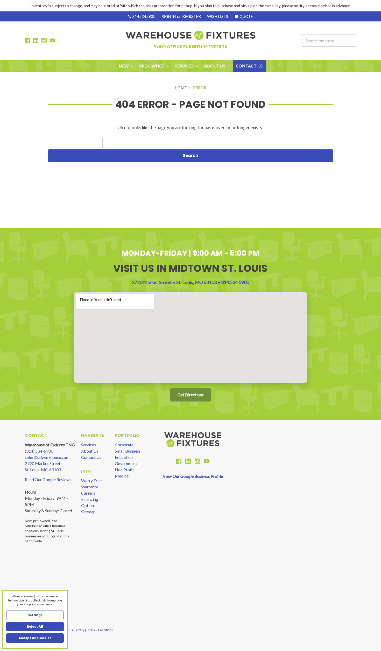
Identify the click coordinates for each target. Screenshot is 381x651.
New (124, 65)
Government (126, 463)
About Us (89, 450)
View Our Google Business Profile (193, 476)
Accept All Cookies (35, 638)
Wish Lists (217, 16)
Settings (35, 615)
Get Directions (191, 394)
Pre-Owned (152, 65)
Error (199, 87)
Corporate (124, 444)
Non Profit (124, 469)
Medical (122, 475)
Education (124, 457)
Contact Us (249, 65)
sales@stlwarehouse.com (47, 457)
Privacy (80, 630)
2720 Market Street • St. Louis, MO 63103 (174, 282)
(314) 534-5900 (39, 450)
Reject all (35, 626)
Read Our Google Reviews (48, 479)
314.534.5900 (235, 282)
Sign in (169, 16)
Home (181, 87)
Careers (88, 492)
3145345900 (143, 16)
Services (88, 444)
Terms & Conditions (99, 630)
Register (191, 16)
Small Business (128, 450)
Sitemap (88, 511)
